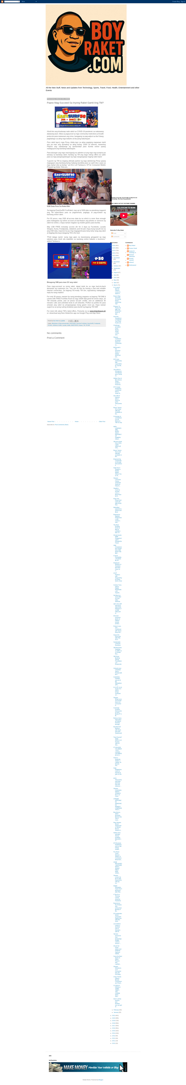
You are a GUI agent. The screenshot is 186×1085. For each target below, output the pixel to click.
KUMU (60, 325)
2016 (113, 1028)
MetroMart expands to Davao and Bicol (117, 510)
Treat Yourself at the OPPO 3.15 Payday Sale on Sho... (117, 741)
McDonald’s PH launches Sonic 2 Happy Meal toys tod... (117, 352)
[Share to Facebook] (75, 321)
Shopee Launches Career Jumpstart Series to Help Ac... (117, 482)
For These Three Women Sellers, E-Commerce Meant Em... (117, 855)
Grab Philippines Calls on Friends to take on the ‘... (117, 772)
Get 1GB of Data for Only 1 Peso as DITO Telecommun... (117, 400)
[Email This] (69, 321)
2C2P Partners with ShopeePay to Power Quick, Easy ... (117, 577)
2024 (113, 250)
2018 (113, 1023)
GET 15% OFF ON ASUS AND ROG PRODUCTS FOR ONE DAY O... (117, 608)
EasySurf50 (90, 323)
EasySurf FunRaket (81, 323)
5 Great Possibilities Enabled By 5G (117, 558)
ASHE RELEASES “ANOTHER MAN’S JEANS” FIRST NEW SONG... (117, 867)
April (115, 282)
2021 (113, 1015)
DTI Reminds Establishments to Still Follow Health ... (117, 846)
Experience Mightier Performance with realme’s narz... (117, 518)
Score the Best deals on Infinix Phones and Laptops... (117, 960)
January (116, 1012)
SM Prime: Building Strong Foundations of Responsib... (117, 661)
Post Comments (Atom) (61, 424)
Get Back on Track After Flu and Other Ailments (117, 598)
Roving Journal (131, 259)
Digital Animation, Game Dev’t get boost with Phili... (117, 889)
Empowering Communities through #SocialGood (117, 462)
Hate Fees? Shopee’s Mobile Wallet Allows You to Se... (117, 471)
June (115, 277)
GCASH (50, 325)
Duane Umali (133, 248)
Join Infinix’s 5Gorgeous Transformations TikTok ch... (117, 373)
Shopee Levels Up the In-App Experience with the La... (117, 879)
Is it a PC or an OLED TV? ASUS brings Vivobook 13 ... (117, 691)
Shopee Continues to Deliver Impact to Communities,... (117, 341)
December (117, 258)
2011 (113, 1041)
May (115, 280)
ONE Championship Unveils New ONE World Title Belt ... (117, 549)
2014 (113, 1033)
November (117, 262)
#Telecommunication (63, 323)
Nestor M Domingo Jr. (132, 251)
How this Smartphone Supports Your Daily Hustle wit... (117, 320)
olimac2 (131, 262)
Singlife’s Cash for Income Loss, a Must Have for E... (117, 492)
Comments (116, 236)
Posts (114, 233)
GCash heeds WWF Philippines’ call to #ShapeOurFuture (117, 539)
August (116, 272)
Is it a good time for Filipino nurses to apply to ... (117, 290)
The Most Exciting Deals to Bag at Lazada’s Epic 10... (116, 528)
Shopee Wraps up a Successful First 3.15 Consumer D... (117, 701)
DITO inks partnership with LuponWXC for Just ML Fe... (117, 363)
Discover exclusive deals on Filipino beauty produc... (117, 619)
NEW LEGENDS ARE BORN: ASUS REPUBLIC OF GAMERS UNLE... (117, 433)
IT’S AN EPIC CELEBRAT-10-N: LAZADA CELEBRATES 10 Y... (117, 751)
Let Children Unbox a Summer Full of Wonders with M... (117, 927)
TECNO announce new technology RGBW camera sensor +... (117, 938)
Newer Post (50, 421)
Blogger (101, 1080)
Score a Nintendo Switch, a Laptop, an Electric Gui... (117, 761)
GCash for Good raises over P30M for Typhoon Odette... (117, 949)
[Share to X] (73, 321)
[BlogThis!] (71, 321)
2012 (113, 1038)
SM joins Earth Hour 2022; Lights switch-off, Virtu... (117, 445)
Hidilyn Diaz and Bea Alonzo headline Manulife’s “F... (117, 836)
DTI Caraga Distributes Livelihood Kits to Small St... (117, 390)
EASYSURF (73, 323)
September (117, 268)
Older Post (102, 421)
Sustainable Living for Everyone (117, 643)
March (116, 285)
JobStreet (55, 325)
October (116, 266)
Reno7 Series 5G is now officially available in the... (117, 453)
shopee (81, 325)
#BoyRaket (55, 323)
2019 (113, 1020)
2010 (113, 1043)
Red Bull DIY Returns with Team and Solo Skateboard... (117, 730)
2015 (113, 1030)
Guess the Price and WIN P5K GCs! (117, 637)
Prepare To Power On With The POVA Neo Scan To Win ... (117, 310)
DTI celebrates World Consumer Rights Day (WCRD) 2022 (117, 917)
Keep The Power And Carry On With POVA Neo (117, 502)
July (115, 275)
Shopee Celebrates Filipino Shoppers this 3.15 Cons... (117, 792)
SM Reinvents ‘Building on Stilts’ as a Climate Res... (117, 651)
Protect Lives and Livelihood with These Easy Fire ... (117, 629)
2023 (113, 253)
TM (84, 325)
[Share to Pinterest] (78, 321)
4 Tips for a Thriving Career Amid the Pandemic (117, 898)
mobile (68, 325)
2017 (113, 1025)
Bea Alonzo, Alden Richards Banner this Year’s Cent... (117, 816)
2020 (113, 1018)
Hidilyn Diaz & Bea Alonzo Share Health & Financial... (117, 381)
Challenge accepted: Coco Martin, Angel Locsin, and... (117, 330)
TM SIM (88, 325)
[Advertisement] (76, 403)
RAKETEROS (74, 325)
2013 (113, 1036)
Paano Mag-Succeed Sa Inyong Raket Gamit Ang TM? (117, 300)
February (116, 1010)
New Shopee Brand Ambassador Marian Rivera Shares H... (117, 826)
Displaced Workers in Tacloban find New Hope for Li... (117, 566)
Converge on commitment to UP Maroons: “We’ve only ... (117, 420)
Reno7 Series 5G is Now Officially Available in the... (117, 411)
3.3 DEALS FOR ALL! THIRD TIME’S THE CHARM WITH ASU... (117, 991)
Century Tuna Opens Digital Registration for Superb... (117, 589)
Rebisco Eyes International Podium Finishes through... (117, 721)
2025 (113, 248)
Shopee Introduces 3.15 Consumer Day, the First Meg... (117, 970)
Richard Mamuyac (132, 255)
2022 (113, 255)
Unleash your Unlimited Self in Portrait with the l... (117, 671)
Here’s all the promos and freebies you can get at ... (117, 1002)
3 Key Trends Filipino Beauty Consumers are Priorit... (117, 980)
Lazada (64, 325)
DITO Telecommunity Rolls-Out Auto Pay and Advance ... (117, 782)
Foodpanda (97, 323)
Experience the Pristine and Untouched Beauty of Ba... (117, 907)
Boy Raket (132, 245)
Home (76, 421)
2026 (113, 245)
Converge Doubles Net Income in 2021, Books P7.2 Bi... (117, 711)
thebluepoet (132, 265)
